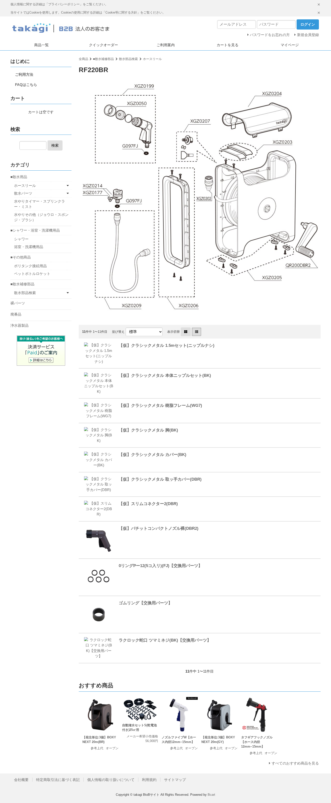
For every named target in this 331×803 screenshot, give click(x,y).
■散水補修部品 (103, 59)
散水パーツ (23, 193)
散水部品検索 (128, 59)
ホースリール (152, 59)
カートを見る (227, 45)
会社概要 (21, 780)
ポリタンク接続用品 (30, 266)
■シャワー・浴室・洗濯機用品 (35, 230)
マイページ (290, 45)
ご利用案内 (166, 45)
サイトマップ (175, 780)
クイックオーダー (103, 45)
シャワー (21, 239)
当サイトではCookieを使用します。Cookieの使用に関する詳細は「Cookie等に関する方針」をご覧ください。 (88, 12)
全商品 (83, 59)
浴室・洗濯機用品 (28, 247)
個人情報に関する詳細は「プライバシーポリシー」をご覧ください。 (59, 4)
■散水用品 (18, 177)
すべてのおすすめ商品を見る (295, 763)
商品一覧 (41, 45)
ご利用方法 (24, 74)
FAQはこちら (26, 85)
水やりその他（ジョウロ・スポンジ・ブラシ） (41, 217)
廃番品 (15, 314)
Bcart (211, 794)
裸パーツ (17, 303)
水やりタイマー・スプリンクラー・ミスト (39, 204)
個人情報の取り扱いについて (110, 780)
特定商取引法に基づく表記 (58, 780)
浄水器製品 (19, 325)
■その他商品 (20, 257)
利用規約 (149, 780)
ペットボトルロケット (32, 274)
